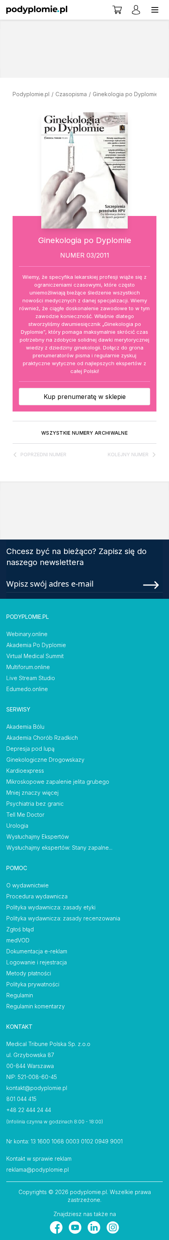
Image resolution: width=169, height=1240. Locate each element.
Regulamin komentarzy (35, 1006)
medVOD (17, 940)
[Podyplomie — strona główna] (36, 10)
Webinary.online (27, 634)
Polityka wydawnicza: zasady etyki (51, 907)
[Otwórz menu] (155, 10)
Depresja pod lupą (30, 748)
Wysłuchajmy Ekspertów (37, 836)
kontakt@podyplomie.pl (36, 1088)
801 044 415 (21, 1099)
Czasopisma (71, 94)
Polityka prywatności (32, 984)
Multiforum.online (28, 667)
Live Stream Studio (30, 678)
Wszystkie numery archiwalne (84, 433)
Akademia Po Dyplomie (36, 645)
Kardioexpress (25, 770)
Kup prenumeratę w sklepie (85, 397)
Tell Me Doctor (25, 814)
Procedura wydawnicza (37, 896)
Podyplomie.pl (31, 94)
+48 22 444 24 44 (28, 1109)
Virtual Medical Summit (35, 656)
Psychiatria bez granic (35, 803)
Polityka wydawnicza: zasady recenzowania (63, 918)
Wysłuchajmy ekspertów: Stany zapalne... (59, 847)
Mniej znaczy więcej (32, 792)
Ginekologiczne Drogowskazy (45, 759)
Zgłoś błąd (20, 929)
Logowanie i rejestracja (36, 962)
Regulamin (19, 995)
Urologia (17, 825)
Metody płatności (28, 973)
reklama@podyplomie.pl (37, 1169)
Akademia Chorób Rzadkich (42, 737)
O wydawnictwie (27, 885)
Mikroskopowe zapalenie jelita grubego (57, 781)
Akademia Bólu (25, 726)
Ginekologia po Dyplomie (125, 94)
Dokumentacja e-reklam (36, 951)
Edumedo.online (27, 689)
